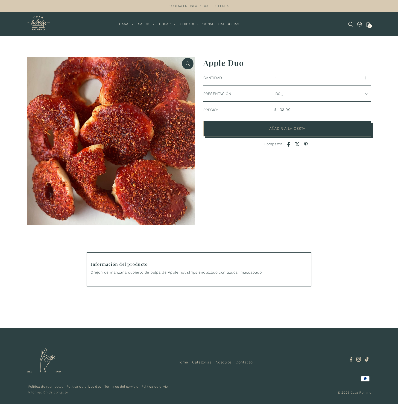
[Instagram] (358, 359)
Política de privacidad (84, 386)
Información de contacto (48, 392)
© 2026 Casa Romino (354, 392)
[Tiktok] (367, 359)
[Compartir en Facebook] (288, 144)
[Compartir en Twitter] (297, 144)
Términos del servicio (121, 386)
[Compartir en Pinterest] (306, 144)
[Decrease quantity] (354, 78)
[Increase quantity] (365, 78)
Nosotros (224, 362)
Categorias (201, 362)
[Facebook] (351, 359)
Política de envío (154, 386)
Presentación (217, 93)
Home (183, 362)
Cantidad (212, 78)
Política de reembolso (46, 386)
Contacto (244, 362)
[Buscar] (350, 24)
